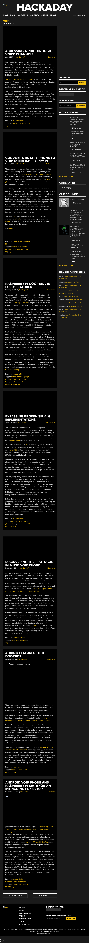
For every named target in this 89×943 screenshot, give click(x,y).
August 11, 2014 (10, 659)
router (25, 524)
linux (14, 379)
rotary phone (24, 249)
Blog (12, 15)
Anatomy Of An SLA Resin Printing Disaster (77, 144)
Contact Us (24, 924)
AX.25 (24, 123)
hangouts (8, 379)
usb (17, 640)
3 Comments (50, 568)
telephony (8, 526)
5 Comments (50, 659)
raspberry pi (9, 249)
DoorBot (21, 770)
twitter (15, 384)
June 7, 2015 (9, 57)
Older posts (15, 895)
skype (13, 640)
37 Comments (50, 290)
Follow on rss (69, 94)
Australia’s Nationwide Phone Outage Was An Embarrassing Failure (77, 121)
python (24, 247)
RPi (6, 887)
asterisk (14, 247)
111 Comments (76, 262)
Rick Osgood (23, 290)
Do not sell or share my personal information (48, 931)
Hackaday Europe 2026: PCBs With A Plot (77, 133)
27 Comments (76, 160)
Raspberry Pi (17, 374)
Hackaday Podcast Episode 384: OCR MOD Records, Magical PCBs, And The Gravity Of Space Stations (77, 215)
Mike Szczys (24, 792)
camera (14, 377)
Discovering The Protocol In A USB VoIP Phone (29, 563)
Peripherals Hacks (19, 638)
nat (12, 524)
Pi (17, 379)
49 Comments (76, 203)
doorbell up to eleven (19, 303)
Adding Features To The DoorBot (26, 654)
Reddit (10, 228)
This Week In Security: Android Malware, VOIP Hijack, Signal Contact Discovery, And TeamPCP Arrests (77, 232)
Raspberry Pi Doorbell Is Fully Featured (27, 285)
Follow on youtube (66, 94)
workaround (15, 440)
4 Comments (76, 240)
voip (6, 126)
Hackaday (45, 7)
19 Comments (50, 164)
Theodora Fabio (22, 164)
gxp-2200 (20, 884)
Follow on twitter (63, 94)
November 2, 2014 (11, 568)
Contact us (72, 94)
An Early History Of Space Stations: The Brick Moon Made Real (77, 166)
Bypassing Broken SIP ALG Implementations (27, 418)
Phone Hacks (17, 241)
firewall (23, 521)
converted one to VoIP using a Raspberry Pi (37, 174)
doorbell (20, 377)
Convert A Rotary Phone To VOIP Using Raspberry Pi (30, 159)
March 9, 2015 (9, 164)
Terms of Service (76, 929)
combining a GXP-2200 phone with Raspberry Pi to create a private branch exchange (29, 829)
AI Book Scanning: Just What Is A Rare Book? (77, 256)
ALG (27, 445)
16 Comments (76, 150)
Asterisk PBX (13, 450)
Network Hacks (18, 121)
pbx (28, 123)
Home (5, 15)
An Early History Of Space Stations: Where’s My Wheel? (77, 155)
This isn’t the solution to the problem (19, 79)
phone (7, 182)
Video (22, 916)
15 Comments (50, 422)
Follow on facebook (60, 94)
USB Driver (23, 640)
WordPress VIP (48, 933)
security (12, 382)
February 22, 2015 (11, 290)
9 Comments (50, 57)
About (53, 15)
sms (17, 382)
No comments (76, 139)
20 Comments (76, 173)
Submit (44, 15)
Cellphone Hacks (11, 882)
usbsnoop (36, 625)
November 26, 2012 (11, 792)
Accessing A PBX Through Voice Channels (28, 52)
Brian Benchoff (20, 57)
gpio (19, 247)
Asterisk (8, 221)
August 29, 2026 (79, 15)
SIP (14, 216)
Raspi (17, 249)
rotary (49, 179)
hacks (13, 182)
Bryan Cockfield (22, 659)
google (26, 377)
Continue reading (13, 370)
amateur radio (16, 123)
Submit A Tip (25, 919)
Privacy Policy (67, 929)
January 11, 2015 (10, 422)
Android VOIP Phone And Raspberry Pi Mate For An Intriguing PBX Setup (28, 786)
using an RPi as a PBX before (37, 842)
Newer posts (45, 895)
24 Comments (76, 128)
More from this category (67, 176)
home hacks (17, 767)
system (22, 382)
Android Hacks (18, 879)
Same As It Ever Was (77, 199)
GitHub (17, 219)
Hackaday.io (22, 15)
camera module (11, 357)
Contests (34, 15)
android (14, 884)
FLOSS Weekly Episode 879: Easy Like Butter (76, 246)
